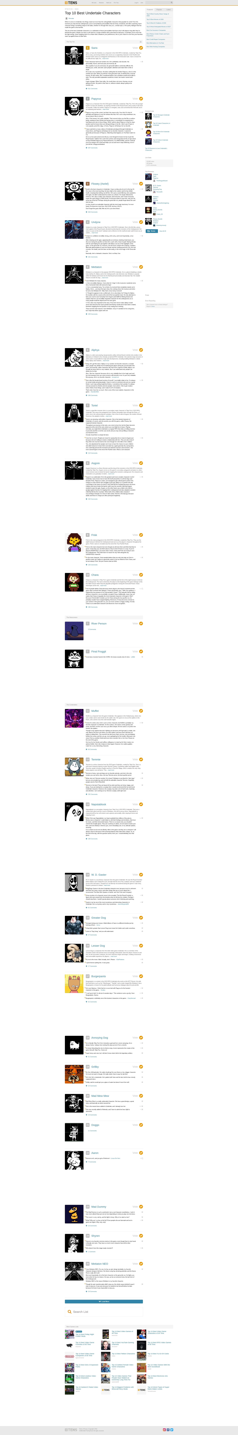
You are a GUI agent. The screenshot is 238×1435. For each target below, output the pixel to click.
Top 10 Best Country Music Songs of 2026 (158, 15)
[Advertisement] (104, 167)
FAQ (96, 1429)
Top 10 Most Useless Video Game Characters (86, 1377)
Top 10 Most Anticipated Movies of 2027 (159, 26)
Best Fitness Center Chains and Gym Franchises (158, 35)
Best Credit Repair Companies (156, 39)
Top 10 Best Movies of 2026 (155, 19)
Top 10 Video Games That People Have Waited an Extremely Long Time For (121, 1378)
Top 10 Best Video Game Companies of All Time (85, 1354)
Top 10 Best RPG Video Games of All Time (159, 1343)
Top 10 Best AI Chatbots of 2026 (156, 23)
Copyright (91, 1429)
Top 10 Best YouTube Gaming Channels (123, 1343)
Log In (136, 2)
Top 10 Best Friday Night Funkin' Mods (85, 1335)
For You (116, 2)
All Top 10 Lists (69, 9)
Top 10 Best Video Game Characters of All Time (157, 1332)
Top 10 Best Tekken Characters (123, 1354)
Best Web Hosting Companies (156, 46)
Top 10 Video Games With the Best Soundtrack (159, 1366)
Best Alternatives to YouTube (155, 43)
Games (76, 9)
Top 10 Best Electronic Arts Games (158, 1377)
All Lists (94, 2)
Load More (104, 1301)
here (153, 306)
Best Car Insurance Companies (156, 30)
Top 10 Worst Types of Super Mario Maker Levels (158, 1388)
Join (141, 2)
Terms (80, 1429)
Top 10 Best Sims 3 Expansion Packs (87, 1366)
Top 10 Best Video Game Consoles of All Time (85, 1343)
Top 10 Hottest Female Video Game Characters (122, 1366)
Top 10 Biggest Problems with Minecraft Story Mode (123, 1388)
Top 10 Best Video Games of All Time (122, 1332)
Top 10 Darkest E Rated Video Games (87, 1388)
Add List (108, 2)
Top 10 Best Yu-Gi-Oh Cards (158, 1354)
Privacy (85, 1429)
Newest (101, 2)
